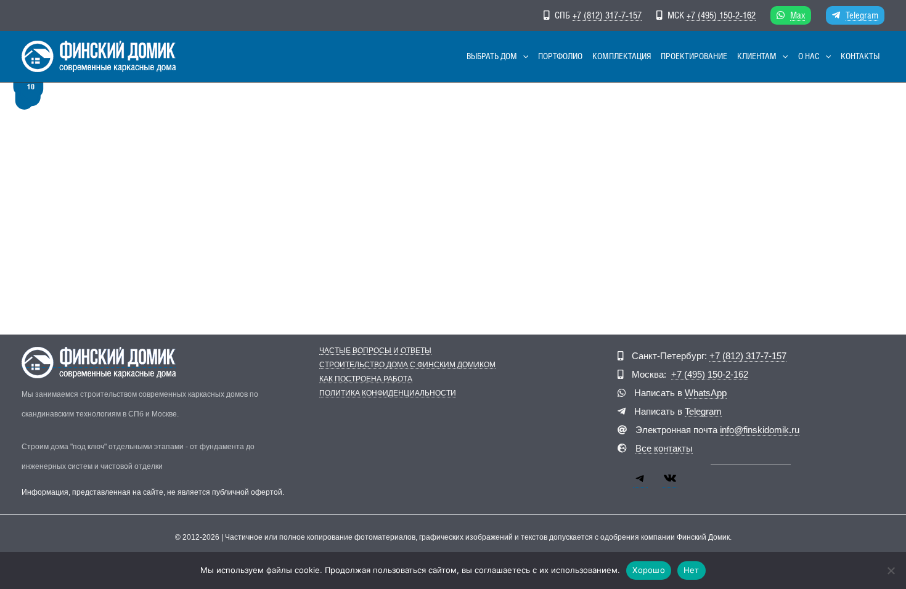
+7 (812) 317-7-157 (607, 15)
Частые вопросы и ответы (375, 351)
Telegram (862, 15)
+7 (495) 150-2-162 (721, 15)
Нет (692, 570)
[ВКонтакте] (670, 482)
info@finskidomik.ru (759, 429)
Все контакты (664, 448)
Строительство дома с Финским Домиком (407, 365)
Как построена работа (365, 379)
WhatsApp (706, 393)
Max (797, 15)
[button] (522, 56)
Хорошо (648, 570)
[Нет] (890, 570)
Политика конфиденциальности (387, 393)
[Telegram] (640, 482)
